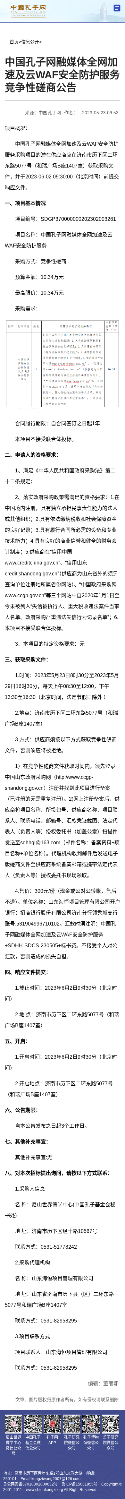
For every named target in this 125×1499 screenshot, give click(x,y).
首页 (14, 41)
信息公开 (30, 41)
